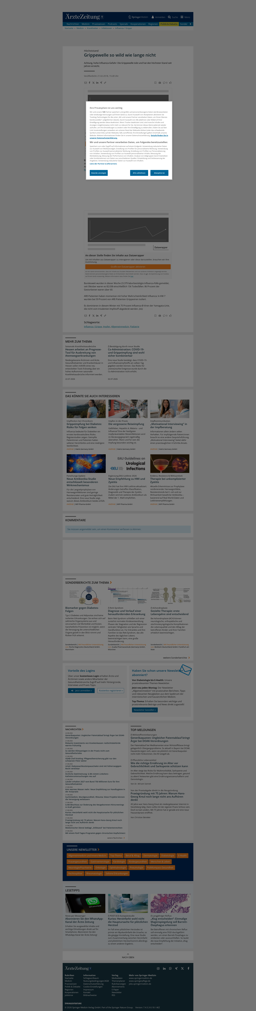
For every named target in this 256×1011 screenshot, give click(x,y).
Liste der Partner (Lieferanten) (103, 163)
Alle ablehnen (139, 173)
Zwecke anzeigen (98, 173)
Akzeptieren (159, 173)
